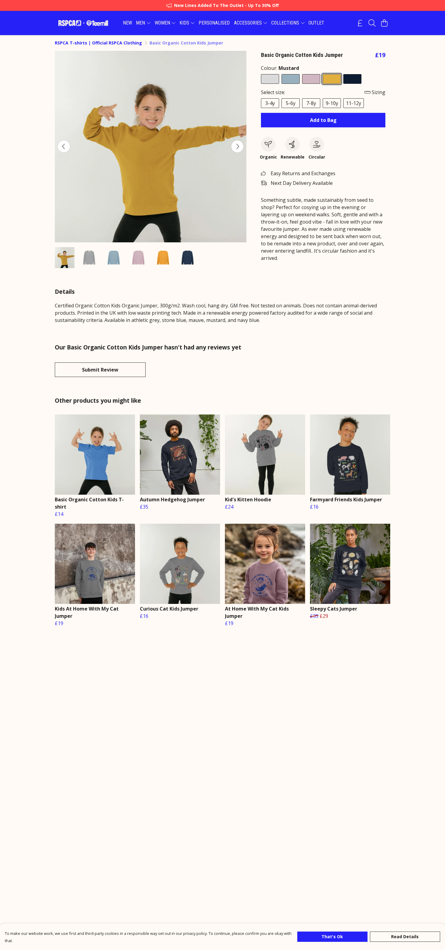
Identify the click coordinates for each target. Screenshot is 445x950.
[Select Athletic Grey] (270, 79)
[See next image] (237, 146)
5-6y (290, 103)
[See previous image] (64, 146)
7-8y (311, 103)
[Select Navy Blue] (352, 79)
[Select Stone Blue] (291, 79)
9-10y (332, 103)
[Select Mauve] (311, 79)
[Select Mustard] (332, 79)
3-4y (270, 103)
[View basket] (384, 23)
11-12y (353, 103)
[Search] (372, 23)
